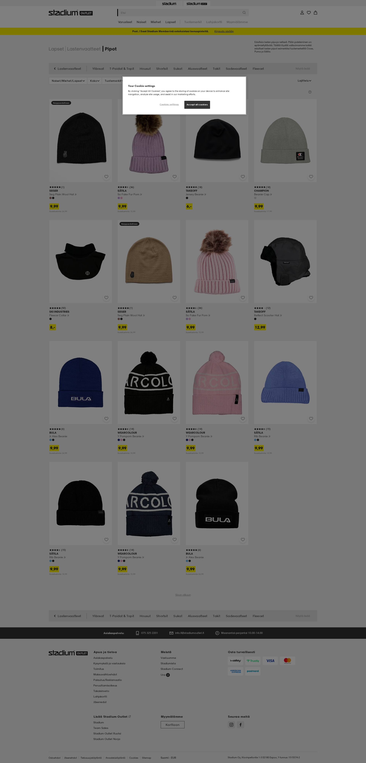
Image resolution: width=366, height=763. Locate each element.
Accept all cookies (197, 104)
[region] (184, 95)
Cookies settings (169, 104)
